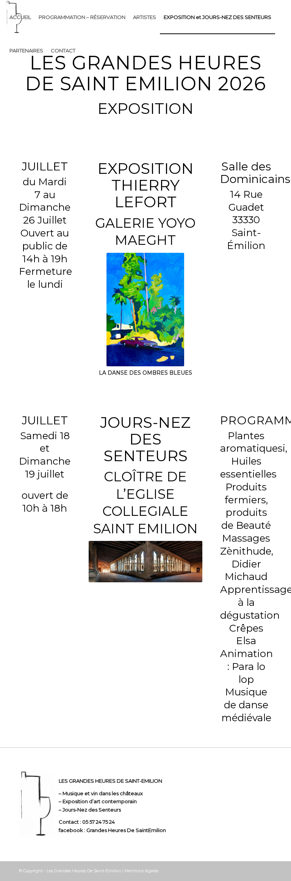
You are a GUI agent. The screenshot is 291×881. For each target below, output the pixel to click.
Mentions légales (141, 870)
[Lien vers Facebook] (266, 870)
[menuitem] (20, 17)
